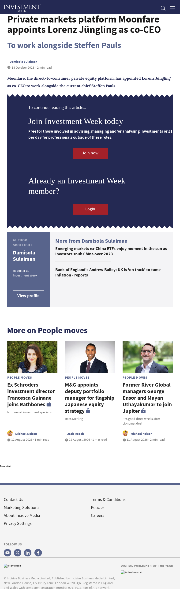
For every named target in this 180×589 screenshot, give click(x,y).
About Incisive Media (22, 515)
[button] (163, 8)
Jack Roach (75, 433)
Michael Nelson (26, 433)
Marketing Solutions (21, 507)
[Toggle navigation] (171, 8)
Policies (98, 507)
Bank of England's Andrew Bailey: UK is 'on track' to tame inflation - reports (108, 272)
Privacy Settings (18, 523)
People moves (19, 377)
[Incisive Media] (12, 565)
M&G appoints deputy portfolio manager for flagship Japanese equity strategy (89, 398)
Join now (90, 153)
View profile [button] (28, 295)
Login (90, 209)
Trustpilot (5, 466)
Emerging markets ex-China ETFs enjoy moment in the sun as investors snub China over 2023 (111, 251)
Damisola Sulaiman (23, 61)
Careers (97, 515)
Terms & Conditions (108, 499)
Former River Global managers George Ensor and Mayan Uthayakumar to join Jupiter (147, 398)
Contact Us (13, 499)
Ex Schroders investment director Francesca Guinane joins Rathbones (31, 394)
